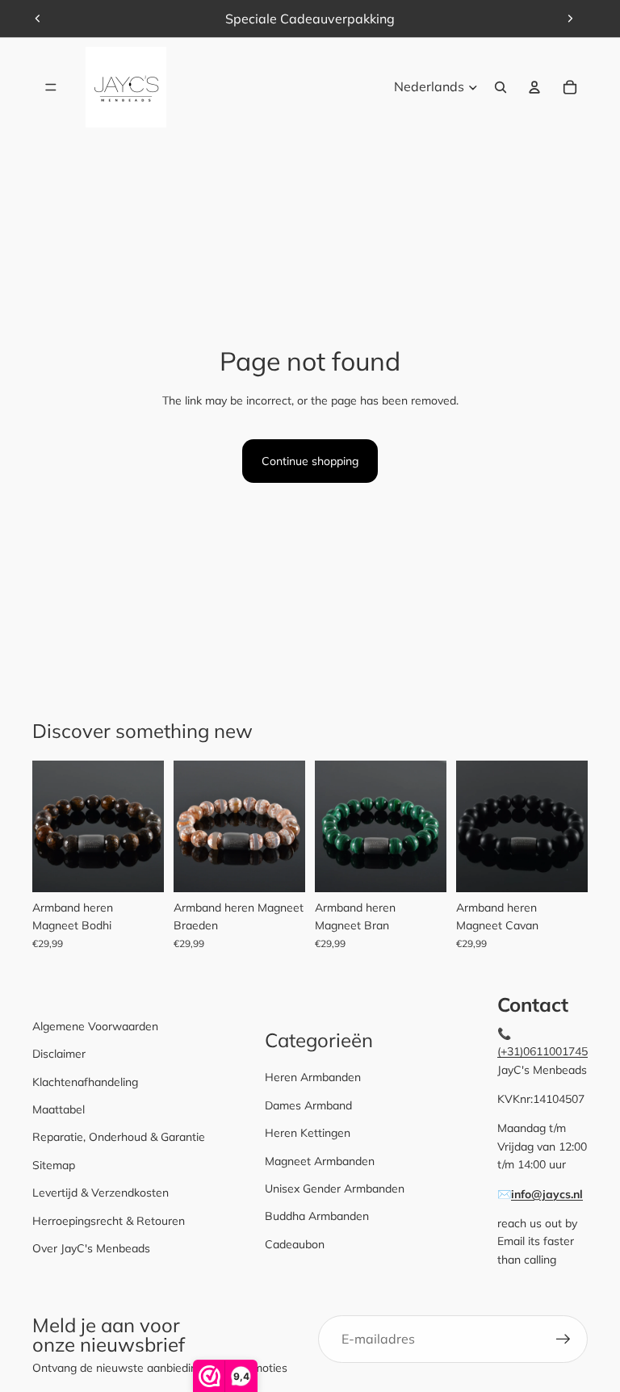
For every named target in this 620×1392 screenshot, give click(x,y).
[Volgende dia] (570, 18)
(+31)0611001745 (542, 1051)
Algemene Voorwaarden (95, 1026)
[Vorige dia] (38, 18)
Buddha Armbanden (317, 1216)
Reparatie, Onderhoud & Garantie (118, 1137)
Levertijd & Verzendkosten (100, 1192)
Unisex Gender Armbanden (334, 1188)
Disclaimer (59, 1053)
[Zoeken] (500, 87)
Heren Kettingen (307, 1133)
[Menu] (50, 87)
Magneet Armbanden (320, 1161)
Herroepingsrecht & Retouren (108, 1221)
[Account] (534, 87)
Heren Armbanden (313, 1077)
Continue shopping (310, 461)
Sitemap (53, 1165)
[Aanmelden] (563, 1339)
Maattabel (58, 1109)
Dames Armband (308, 1105)
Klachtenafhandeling (85, 1082)
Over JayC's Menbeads (91, 1248)
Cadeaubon (295, 1244)
